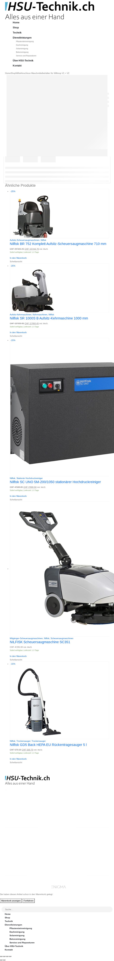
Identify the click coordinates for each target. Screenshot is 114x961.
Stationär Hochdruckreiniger (29, 478)
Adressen (95, 848)
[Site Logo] (49, 10)
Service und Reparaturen (26, 56)
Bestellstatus (70, 848)
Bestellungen (96, 841)
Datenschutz (69, 859)
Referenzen (69, 852)
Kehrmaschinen (40, 314)
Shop (16, 27)
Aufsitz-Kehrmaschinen (20, 314)
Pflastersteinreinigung (25, 41)
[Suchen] (110, 909)
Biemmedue (42, 866)
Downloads (95, 844)
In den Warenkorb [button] (18, 258)
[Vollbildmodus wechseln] (4, 956)
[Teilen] (7, 956)
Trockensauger (23, 741)
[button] (2, 904)
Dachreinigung (22, 45)
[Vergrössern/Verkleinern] (1, 956)
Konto (93, 837)
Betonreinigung (22, 52)
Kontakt (17, 65)
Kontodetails (96, 852)
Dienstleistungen (22, 37)
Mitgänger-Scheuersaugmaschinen (26, 638)
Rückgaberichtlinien (73, 844)
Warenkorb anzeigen (11, 900)
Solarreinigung (22, 49)
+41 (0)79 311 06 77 (14, 814)
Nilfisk (43, 240)
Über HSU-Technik (23, 60)
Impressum (68, 855)
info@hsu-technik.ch (15, 810)
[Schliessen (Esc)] (10, 956)
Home (16, 22)
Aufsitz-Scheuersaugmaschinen (24, 240)
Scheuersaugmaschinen (62, 638)
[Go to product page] (59, 569)
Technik (17, 32)
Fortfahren (29, 900)
